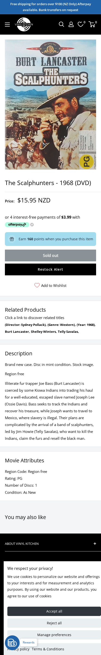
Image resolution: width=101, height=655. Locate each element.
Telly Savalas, (68, 331)
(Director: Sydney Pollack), (26, 324)
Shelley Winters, (44, 331)
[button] (50, 269)
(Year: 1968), (86, 324)
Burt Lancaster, (17, 331)
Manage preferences (54, 634)
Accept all (54, 611)
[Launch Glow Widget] (12, 642)
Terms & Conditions (48, 649)
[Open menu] (7, 25)
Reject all (54, 623)
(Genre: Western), (62, 324)
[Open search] (61, 24)
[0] (92, 24)
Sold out (50, 255)
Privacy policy (18, 649)
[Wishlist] (80, 24)
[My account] (71, 24)
